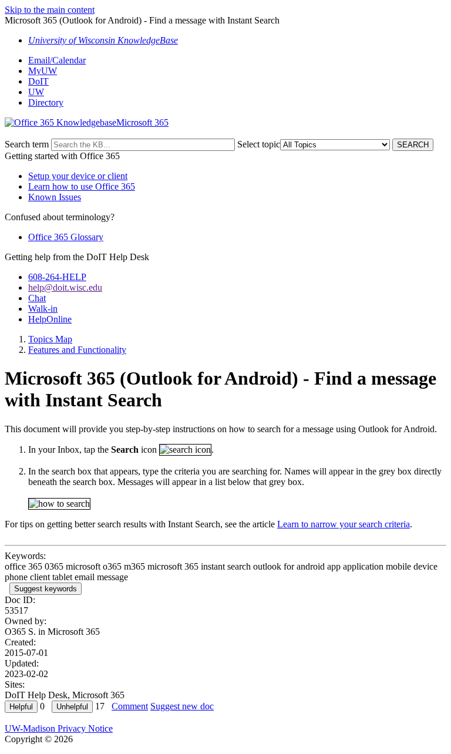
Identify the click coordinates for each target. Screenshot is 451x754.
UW (36, 92)
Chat (37, 298)
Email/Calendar (57, 60)
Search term (27, 144)
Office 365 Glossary (65, 237)
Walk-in (43, 309)
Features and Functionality (77, 350)
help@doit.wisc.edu (65, 287)
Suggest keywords (45, 588)
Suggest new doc (182, 706)
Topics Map (50, 339)
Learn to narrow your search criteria (343, 524)
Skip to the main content (50, 10)
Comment (130, 706)
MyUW (42, 71)
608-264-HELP (57, 277)
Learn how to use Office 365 (81, 186)
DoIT (38, 81)
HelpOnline (50, 319)
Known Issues (54, 197)
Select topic (258, 144)
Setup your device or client (77, 176)
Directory (45, 102)
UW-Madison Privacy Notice (59, 728)
